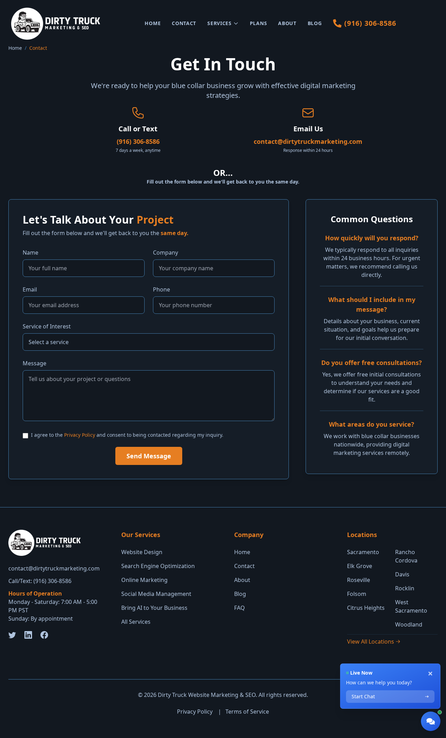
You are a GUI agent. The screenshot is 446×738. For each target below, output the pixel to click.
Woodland (408, 624)
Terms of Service (247, 711)
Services (219, 23)
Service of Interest (47, 326)
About (287, 23)
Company (165, 252)
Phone (161, 289)
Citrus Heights (366, 608)
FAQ (239, 608)
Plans (258, 23)
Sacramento (363, 552)
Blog (315, 23)
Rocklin (404, 588)
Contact (184, 23)
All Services (136, 622)
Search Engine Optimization (158, 566)
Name (30, 252)
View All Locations (370, 641)
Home (153, 23)
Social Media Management (156, 594)
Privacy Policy (79, 435)
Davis (402, 574)
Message (34, 363)
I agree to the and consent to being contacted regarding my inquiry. (127, 435)
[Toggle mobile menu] (430, 24)
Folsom (356, 594)
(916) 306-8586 (138, 141)
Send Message (148, 456)
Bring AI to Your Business (154, 608)
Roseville (358, 580)
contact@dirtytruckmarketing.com (308, 141)
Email (30, 289)
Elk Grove (359, 566)
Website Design (141, 552)
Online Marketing (144, 580)
